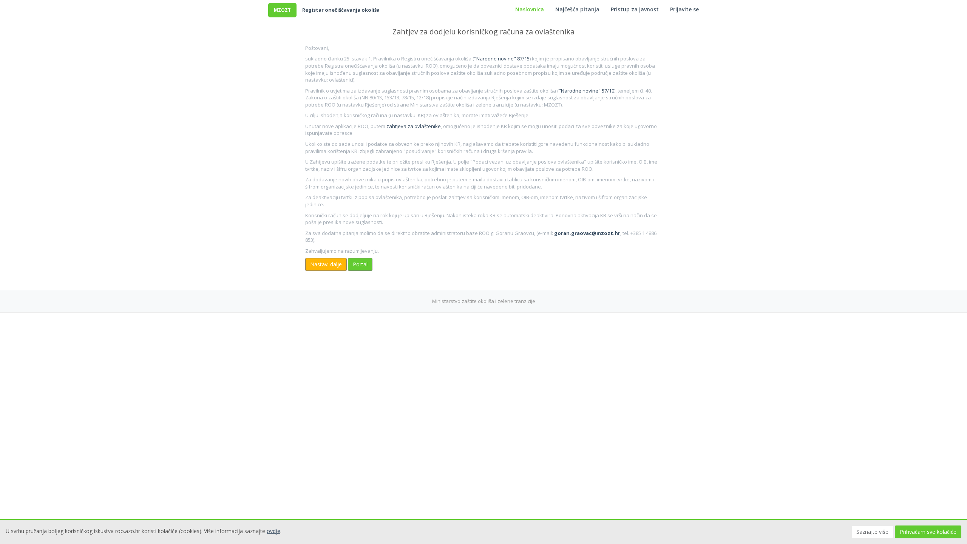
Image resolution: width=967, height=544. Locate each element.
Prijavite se (684, 9)
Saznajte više (872, 531)
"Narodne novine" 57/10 (586, 90)
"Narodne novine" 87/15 (502, 58)
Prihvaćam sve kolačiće (928, 531)
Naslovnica (529, 9)
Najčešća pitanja (577, 9)
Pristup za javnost (635, 9)
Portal (360, 264)
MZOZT (282, 10)
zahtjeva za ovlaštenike (413, 126)
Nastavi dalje (326, 264)
